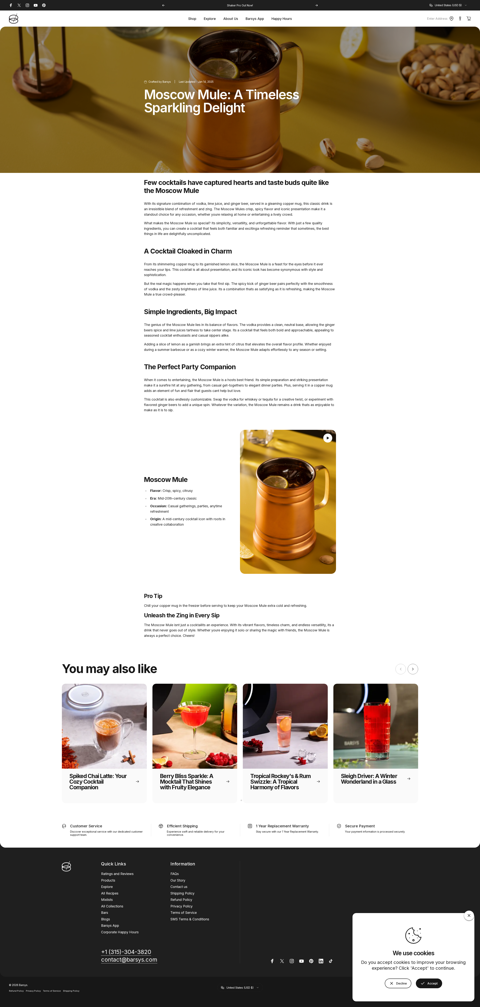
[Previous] (163, 5)
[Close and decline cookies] (469, 915)
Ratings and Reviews (117, 874)
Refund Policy (181, 900)
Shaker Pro (234, 5)
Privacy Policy (181, 906)
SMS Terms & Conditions (189, 919)
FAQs (174, 874)
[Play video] (288, 502)
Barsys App (110, 925)
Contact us (178, 887)
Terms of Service (183, 913)
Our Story (177, 880)
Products (108, 880)
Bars (104, 913)
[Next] (316, 5)
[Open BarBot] (460, 18)
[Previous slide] (400, 669)
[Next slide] (413, 669)
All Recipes (109, 893)
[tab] (239, 800)
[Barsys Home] (13, 19)
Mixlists (107, 900)
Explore (107, 887)
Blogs (105, 919)
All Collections (112, 906)
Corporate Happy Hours (120, 932)
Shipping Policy (182, 893)
